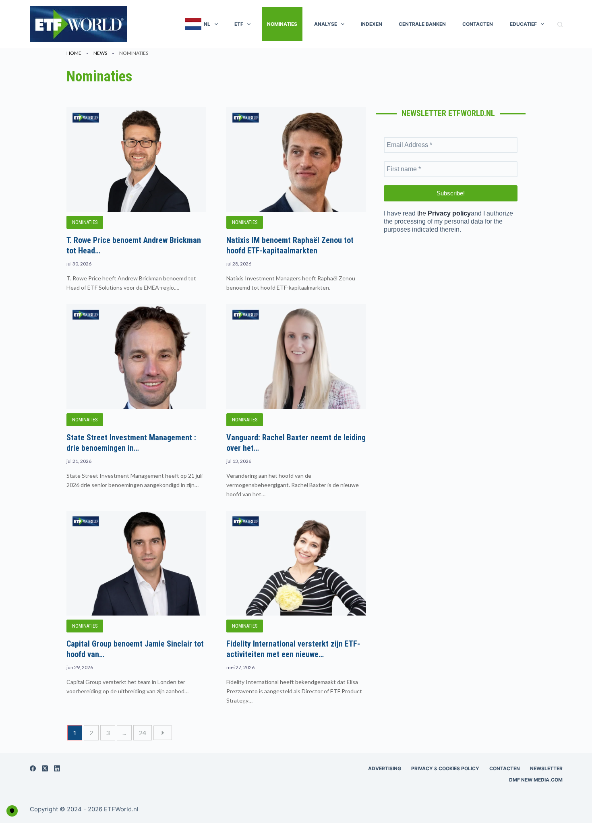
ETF (238, 24)
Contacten (477, 24)
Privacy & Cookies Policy (445, 768)
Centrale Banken (422, 24)
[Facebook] (33, 768)
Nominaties (282, 24)
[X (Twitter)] (45, 768)
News (100, 53)
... (124, 732)
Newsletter (546, 768)
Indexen (371, 24)
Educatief (523, 24)
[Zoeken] (560, 24)
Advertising (384, 768)
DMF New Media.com (536, 780)
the (444, 213)
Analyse (325, 24)
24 (142, 732)
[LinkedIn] (57, 768)
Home (73, 53)
